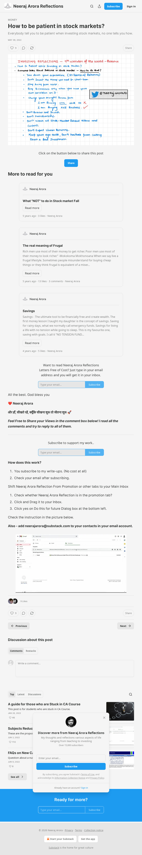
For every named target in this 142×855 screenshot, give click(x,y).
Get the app (88, 839)
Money (12, 19)
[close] (104, 717)
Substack (54, 847)
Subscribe (113, 6)
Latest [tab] (21, 694)
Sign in (131, 6)
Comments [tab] (16, 650)
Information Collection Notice (70, 777)
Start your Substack (62, 839)
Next (123, 626)
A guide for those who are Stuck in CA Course (44, 704)
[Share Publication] (99, 6)
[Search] (91, 6)
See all (15, 777)
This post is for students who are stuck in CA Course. (39, 709)
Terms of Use (87, 774)
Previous (21, 626)
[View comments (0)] (23, 48)
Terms (78, 830)
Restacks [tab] (31, 650)
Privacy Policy (97, 777)
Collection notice (93, 830)
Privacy (69, 830)
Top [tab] (12, 694)
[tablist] (23, 650)
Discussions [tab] (34, 694)
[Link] (3, 174)
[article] (71, 711)
